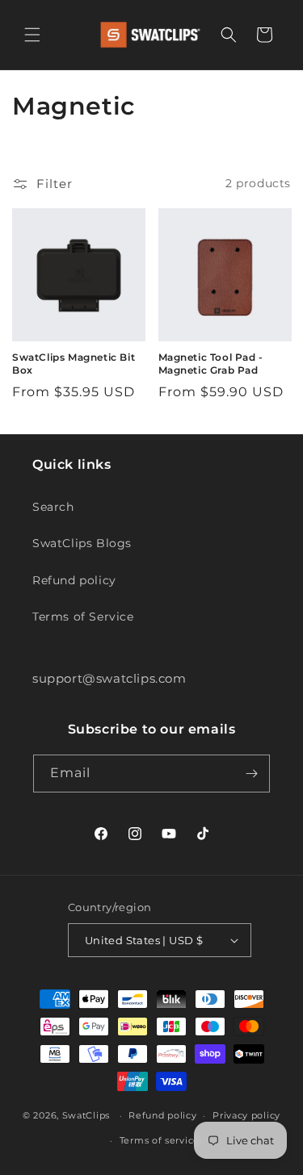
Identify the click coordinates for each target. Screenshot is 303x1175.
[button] (32, 34)
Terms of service (160, 1140)
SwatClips (86, 1115)
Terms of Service (83, 616)
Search (53, 507)
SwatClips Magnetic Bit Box (73, 363)
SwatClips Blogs (82, 543)
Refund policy (74, 580)
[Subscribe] (251, 773)
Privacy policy (246, 1115)
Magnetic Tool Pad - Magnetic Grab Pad (210, 363)
